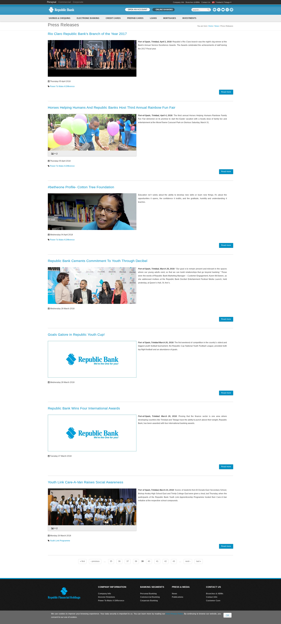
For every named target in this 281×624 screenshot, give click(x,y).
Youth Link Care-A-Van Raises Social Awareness (85, 482)
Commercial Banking (150, 597)
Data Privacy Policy (174, 614)
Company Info (178, 2)
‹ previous (95, 561)
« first (82, 561)
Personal (52, 2)
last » (198, 561)
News (216, 26)
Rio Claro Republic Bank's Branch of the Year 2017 (87, 34)
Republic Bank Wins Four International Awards (84, 408)
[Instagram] (227, 9)
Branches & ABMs (193, 2)
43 (174, 561)
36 (119, 561)
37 (128, 561)
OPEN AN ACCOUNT (137, 9)
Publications (177, 597)
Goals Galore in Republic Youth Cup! (76, 334)
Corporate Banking (149, 600)
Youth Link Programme (60, 541)
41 (157, 561)
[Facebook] (214, 9)
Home (210, 26)
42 (165, 561)
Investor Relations (106, 597)
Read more (226, 92)
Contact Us (205, 2)
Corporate (78, 2)
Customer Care (213, 600)
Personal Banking (148, 593)
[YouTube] (223, 9)
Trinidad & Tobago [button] (222, 2)
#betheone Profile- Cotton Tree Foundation (81, 187)
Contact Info (211, 597)
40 (149, 561)
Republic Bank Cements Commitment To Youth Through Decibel (97, 261)
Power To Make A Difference (62, 86)
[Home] (61, 9)
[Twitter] (219, 9)
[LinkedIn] (231, 9)
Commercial (64, 2)
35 (111, 561)
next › (187, 561)
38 (136, 561)
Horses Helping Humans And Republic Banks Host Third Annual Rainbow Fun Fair (111, 107)
